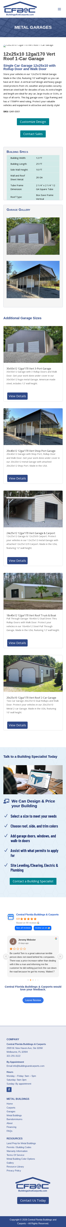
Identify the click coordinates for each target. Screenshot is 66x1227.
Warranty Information (17, 1151)
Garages (11, 1111)
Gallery (10, 1162)
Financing (11, 1127)
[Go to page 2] (33, 980)
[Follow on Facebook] (9, 1089)
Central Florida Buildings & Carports (37, 914)
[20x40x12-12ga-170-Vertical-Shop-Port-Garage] (33, 298)
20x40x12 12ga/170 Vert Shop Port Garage (30, 451)
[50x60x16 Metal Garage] (33, 254)
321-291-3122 (13, 1056)
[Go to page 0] (28, 980)
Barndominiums (14, 1119)
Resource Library (15, 1166)
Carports (11, 1107)
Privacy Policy (14, 1170)
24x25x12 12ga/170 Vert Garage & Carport (30, 533)
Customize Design (33, 122)
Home (10, 1103)
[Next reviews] (60, 956)
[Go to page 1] (30, 980)
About (9, 1123)
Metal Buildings (14, 1115)
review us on (41, 928)
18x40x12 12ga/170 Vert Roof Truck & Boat (31, 615)
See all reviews (23, 928)
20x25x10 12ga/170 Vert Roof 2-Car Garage (31, 697)
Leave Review (33, 1000)
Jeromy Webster (27, 939)
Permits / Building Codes (19, 1147)
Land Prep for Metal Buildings (21, 1143)
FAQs (9, 1131)
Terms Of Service (15, 1155)
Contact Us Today (33, 1200)
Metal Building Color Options (21, 1159)
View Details (17, 396)
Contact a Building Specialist (33, 881)
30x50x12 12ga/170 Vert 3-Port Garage (28, 368)
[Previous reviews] (6, 956)
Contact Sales (33, 134)
